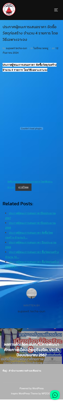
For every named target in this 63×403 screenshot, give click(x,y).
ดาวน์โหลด (23, 187)
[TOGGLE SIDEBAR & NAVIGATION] (57, 9)
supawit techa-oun (16, 48)
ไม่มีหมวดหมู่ (40, 48)
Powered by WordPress (32, 388)
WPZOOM (47, 393)
